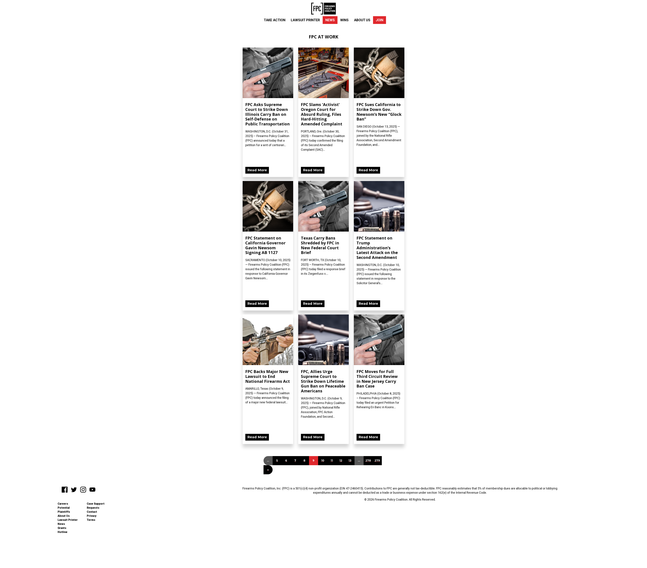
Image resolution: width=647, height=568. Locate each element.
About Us (362, 20)
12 (340, 460)
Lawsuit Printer (305, 20)
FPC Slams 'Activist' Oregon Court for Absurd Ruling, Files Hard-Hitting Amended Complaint (321, 114)
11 (332, 460)
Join (379, 20)
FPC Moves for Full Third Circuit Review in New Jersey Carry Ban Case (377, 379)
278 (368, 460)
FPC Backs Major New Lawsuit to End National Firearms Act (267, 376)
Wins (344, 20)
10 (322, 460)
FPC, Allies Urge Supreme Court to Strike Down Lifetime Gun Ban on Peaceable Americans (323, 381)
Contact (92, 511)
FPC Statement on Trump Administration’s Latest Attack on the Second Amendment (377, 247)
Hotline (62, 532)
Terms (91, 519)
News (330, 20)
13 (349, 460)
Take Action (274, 20)
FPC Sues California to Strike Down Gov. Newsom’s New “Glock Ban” (379, 112)
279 (377, 460)
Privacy (91, 515)
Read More (257, 170)
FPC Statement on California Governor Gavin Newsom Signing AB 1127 (265, 245)
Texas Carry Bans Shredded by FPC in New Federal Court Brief (320, 245)
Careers (63, 503)
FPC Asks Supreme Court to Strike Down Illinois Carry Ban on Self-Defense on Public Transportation (267, 114)
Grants (62, 528)
